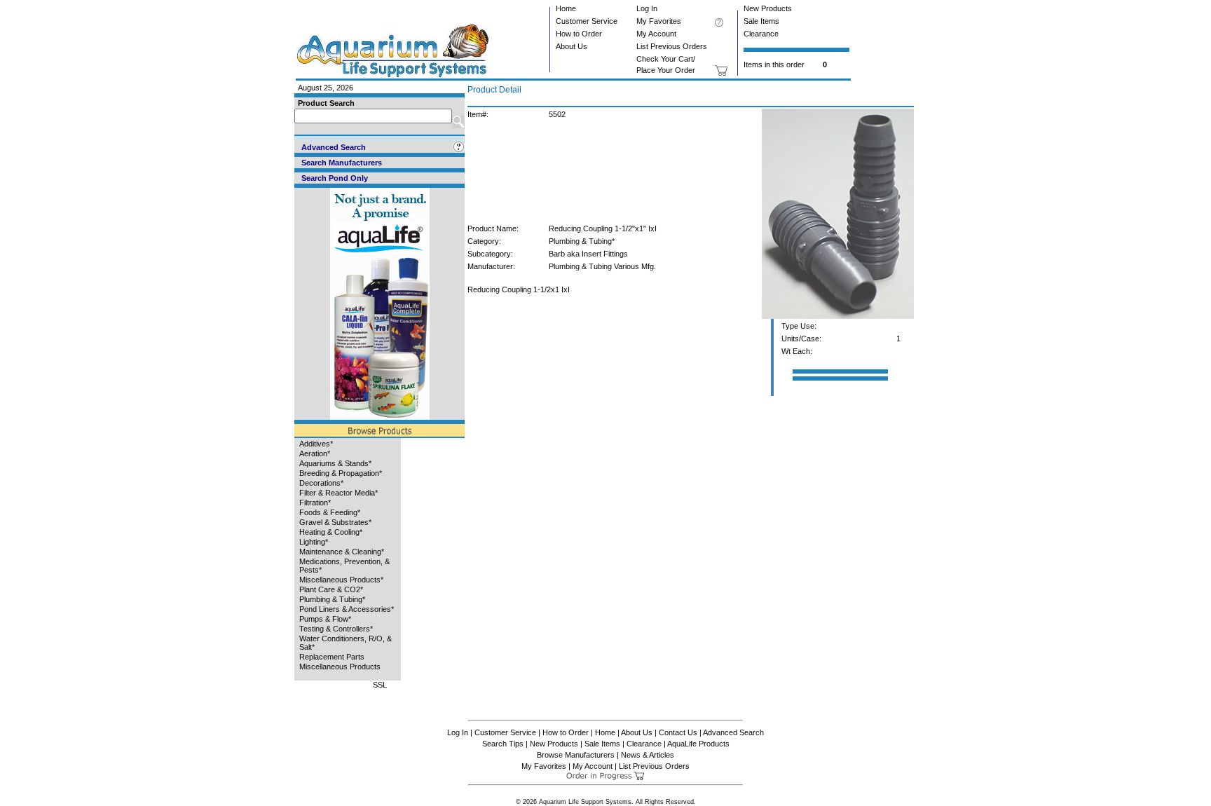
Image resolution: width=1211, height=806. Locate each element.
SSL (380, 685)
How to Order (579, 33)
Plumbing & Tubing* (332, 599)
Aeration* (314, 453)
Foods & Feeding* (329, 512)
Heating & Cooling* (330, 532)
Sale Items (761, 21)
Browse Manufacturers (576, 755)
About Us (571, 46)
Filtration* (315, 502)
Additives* (316, 443)
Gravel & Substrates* (335, 522)
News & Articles (647, 755)
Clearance (761, 33)
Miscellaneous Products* (341, 579)
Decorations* (321, 483)
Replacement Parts (331, 657)
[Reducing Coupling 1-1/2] (838, 316)
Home (566, 8)
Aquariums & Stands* (335, 463)
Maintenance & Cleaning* (341, 551)
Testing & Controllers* (336, 628)
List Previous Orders (671, 46)
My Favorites (658, 21)
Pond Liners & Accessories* (346, 609)
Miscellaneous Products (340, 666)
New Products (768, 8)
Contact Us (678, 732)
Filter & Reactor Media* (338, 493)
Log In (646, 8)
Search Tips (503, 743)
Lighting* (313, 542)
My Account (656, 33)
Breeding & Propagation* (340, 473)
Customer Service (586, 21)
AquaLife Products (698, 743)
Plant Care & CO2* (331, 589)
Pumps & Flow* (325, 619)
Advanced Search (733, 732)
